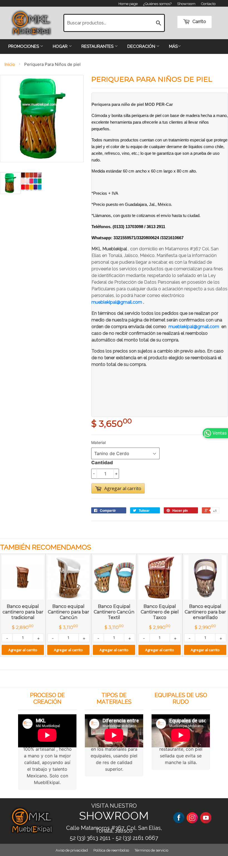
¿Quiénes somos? (157, 4)
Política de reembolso (111, 850)
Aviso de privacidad (72, 850)
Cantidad (102, 462)
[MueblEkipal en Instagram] (192, 817)
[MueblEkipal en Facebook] (178, 817)
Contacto (208, 4)
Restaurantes (98, 46)
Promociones (24, 46)
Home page (128, 4)
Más (173, 46)
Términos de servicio (151, 850)
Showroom (186, 4)
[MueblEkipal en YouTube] (205, 817)
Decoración (141, 46)
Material (98, 442)
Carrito (198, 21)
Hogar (61, 46)
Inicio (9, 64)
